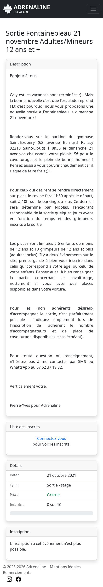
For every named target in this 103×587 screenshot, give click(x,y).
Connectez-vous (51, 438)
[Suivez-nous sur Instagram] (9, 579)
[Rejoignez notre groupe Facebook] (18, 579)
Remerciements (17, 572)
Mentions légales (65, 566)
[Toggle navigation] (93, 9)
